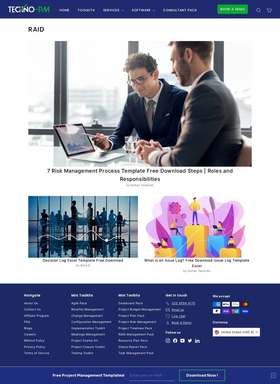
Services (112, 10)
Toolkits (86, 10)
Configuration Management (91, 322)
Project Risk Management (137, 322)
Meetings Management (88, 334)
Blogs (28, 328)
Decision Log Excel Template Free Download (83, 260)
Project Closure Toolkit (88, 347)
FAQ (27, 322)
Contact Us (32, 309)
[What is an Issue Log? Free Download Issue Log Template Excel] (197, 227)
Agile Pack (79, 303)
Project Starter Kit (84, 340)
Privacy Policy (34, 347)
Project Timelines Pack (135, 328)
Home (64, 10)
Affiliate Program (36, 315)
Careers (30, 334)
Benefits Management (87, 309)
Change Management (87, 315)
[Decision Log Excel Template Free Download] (83, 227)
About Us (31, 303)
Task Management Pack (136, 353)
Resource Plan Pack (133, 340)
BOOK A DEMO (232, 9)
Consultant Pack (180, 10)
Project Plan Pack (131, 315)
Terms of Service (36, 353)
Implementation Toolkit (88, 328)
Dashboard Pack (130, 303)
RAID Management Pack (136, 334)
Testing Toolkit (82, 353)
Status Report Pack (132, 347)
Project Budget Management (139, 309)
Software (142, 10)
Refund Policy (34, 340)
